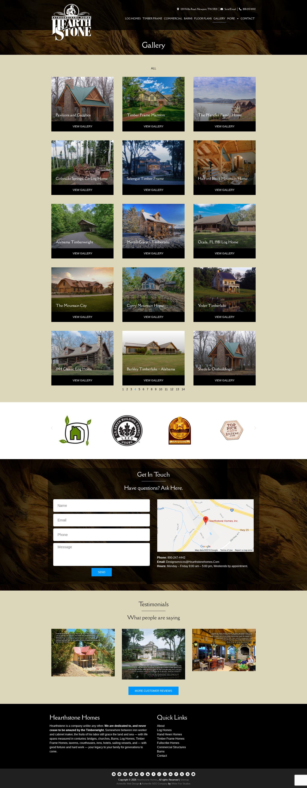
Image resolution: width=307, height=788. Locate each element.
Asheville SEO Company (155, 783)
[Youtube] (136, 774)
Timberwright (95, 730)
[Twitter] (131, 774)
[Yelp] (165, 774)
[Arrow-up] (153, 774)
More (231, 18)
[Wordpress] (188, 774)
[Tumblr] (182, 774)
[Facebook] (119, 774)
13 (177, 389)
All (153, 68)
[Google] (125, 774)
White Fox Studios (180, 783)
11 (166, 389)
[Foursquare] (176, 774)
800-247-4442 (176, 557)
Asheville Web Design (128, 783)
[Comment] (159, 774)
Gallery (219, 18)
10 (160, 389)
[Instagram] (142, 774)
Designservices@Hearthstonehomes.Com (192, 561)
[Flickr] (193, 774)
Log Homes (133, 18)
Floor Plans (203, 18)
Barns (188, 18)
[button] (52, 428)
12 (171, 389)
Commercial (173, 18)
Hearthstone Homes (147, 779)
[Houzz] (148, 774)
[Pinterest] (114, 774)
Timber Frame (152, 18)
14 (183, 389)
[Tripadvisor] (171, 774)
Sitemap (184, 779)
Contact (248, 18)
